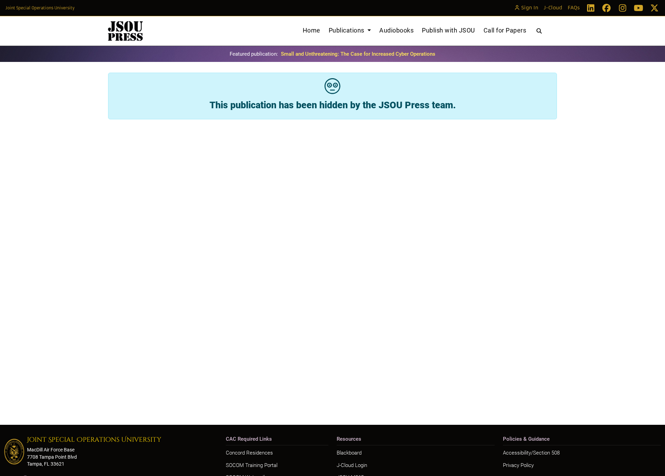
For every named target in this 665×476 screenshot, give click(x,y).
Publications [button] (347, 30)
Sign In (529, 8)
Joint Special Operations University (40, 8)
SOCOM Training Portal (251, 465)
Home (311, 30)
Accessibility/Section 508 (531, 453)
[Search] (539, 31)
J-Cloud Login (352, 465)
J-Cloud (553, 8)
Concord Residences (249, 453)
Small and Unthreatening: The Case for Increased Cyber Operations (358, 54)
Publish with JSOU (448, 30)
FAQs (574, 8)
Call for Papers (505, 30)
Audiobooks (396, 30)
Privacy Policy (518, 465)
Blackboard (349, 453)
